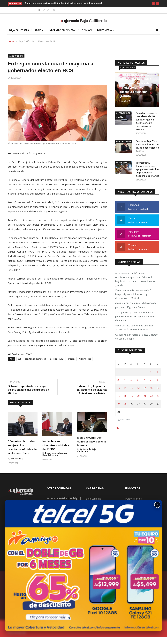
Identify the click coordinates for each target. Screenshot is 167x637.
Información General (62, 30)
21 (145, 395)
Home (11, 41)
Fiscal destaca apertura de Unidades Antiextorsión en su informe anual (64, 3)
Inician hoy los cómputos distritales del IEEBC (55, 445)
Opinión (87, 30)
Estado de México (57, 498)
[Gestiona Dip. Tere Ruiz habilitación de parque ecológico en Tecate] (124, 147)
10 (118, 387)
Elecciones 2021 (46, 41)
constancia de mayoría (35, 358)
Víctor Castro (85, 358)
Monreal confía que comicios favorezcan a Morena (91, 441)
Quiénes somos (133, 498)
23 (158, 395)
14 (145, 387)
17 (118, 395)
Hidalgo (74, 498)
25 (125, 403)
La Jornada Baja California (86, 450)
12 (131, 387)
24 (118, 403)
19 (131, 395)
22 (151, 395)
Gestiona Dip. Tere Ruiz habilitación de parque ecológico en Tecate (135, 305)
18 (125, 395)
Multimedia (104, 30)
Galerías (120, 117)
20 (138, 395)
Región (39, 30)
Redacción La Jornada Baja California (55, 454)
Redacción (15, 458)
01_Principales (123, 113)
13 (138, 387)
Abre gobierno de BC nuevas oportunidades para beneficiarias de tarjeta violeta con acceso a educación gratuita (135, 279)
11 (125, 387)
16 (158, 387)
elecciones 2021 (57, 358)
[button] (153, 3)
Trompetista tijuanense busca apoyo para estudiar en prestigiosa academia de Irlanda (147, 169)
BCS (19, 358)
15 (151, 387)
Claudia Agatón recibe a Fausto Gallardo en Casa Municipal (136, 336)
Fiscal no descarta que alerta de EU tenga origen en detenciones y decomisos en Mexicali (133, 294)
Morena (72, 358)
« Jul (117, 427)
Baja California (19, 30)
